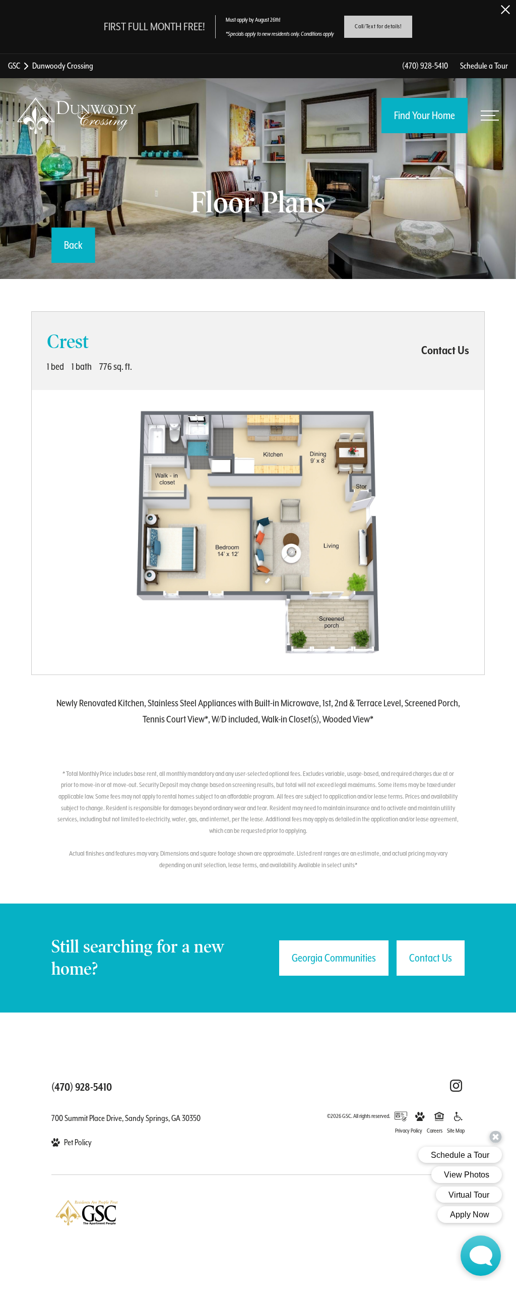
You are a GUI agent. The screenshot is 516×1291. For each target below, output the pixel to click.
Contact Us (430, 958)
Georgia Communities (334, 958)
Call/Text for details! (378, 26)
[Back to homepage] (76, 116)
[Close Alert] (505, 9)
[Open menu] (490, 115)
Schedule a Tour (484, 66)
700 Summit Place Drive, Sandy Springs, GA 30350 (126, 1118)
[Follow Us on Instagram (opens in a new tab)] (456, 1085)
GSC (14, 66)
